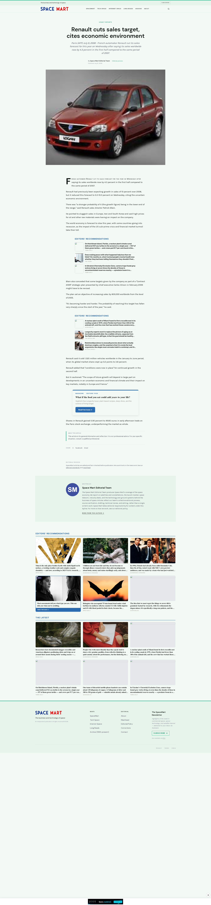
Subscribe (165, 2)
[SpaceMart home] (54, 9)
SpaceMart (90, 8)
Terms (167, 748)
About (146, 8)
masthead (86, 468)
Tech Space (101, 8)
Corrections (126, 728)
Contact (124, 732)
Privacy (159, 748)
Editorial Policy (127, 724)
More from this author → (93, 513)
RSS (164, 738)
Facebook (78, 448)
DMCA (174, 748)
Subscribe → (161, 733)
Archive (138, 8)
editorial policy (121, 509)
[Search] (169, 9)
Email (86, 448)
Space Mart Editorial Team (100, 61)
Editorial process (117, 61)
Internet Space (115, 8)
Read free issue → (85, 410)
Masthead (125, 720)
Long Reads (128, 8)
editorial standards (73, 468)
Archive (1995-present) (99, 732)
